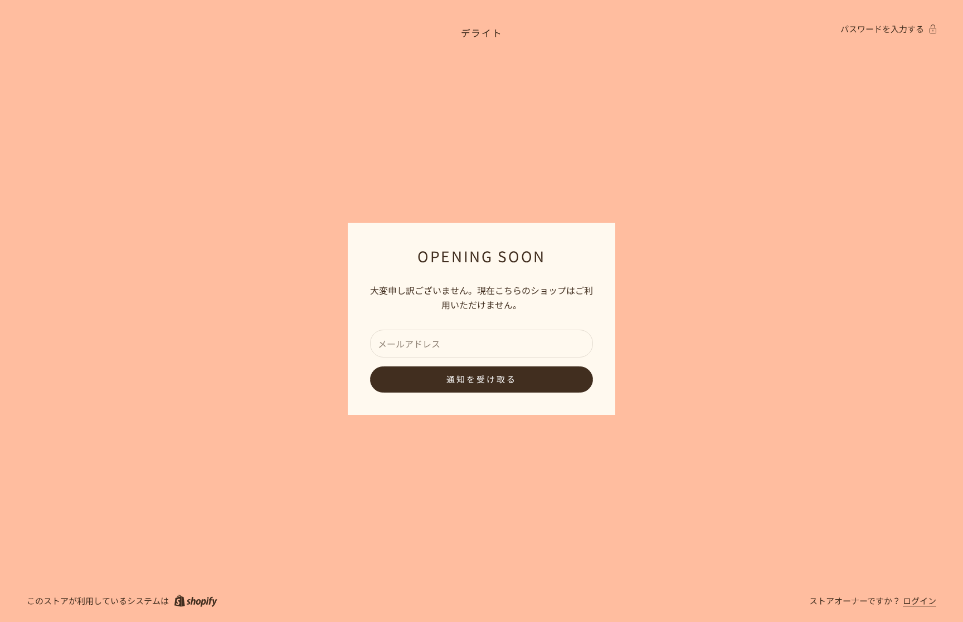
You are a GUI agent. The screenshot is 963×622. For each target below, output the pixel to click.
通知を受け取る (481, 379)
